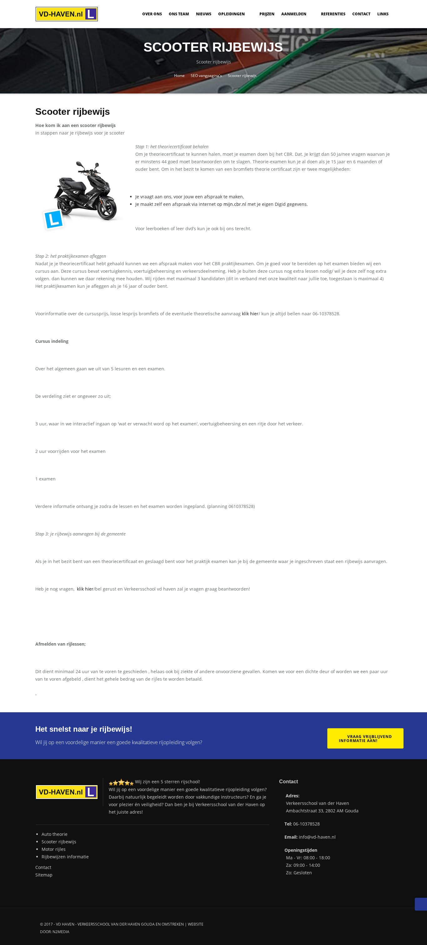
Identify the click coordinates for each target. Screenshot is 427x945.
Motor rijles (54, 849)
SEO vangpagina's (206, 75)
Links (383, 14)
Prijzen (266, 14)
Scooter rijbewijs (59, 842)
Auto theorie (55, 834)
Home (179, 75)
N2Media (61, 931)
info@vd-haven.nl (317, 837)
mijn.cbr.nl (235, 204)
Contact (361, 14)
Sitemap (44, 875)
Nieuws (203, 14)
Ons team (179, 14)
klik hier (250, 314)
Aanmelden (294, 14)
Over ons (152, 14)
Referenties (333, 14)
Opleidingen (232, 14)
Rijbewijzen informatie (65, 857)
